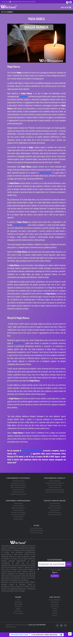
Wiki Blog (18, 609)
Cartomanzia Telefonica (18, 481)
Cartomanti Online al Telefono (18, 483)
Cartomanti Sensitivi (18, 519)
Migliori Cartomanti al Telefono (18, 487)
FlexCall (14, 627)
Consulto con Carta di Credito (55, 485)
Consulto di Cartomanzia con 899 (18, 494)
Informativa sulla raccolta (19, 635)
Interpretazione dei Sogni (36, 532)
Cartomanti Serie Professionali (18, 512)
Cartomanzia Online (54, 510)
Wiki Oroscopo (18, 602)
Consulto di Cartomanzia (55, 481)
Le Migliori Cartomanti (18, 517)
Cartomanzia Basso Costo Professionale (54, 489)
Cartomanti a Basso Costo (55, 487)
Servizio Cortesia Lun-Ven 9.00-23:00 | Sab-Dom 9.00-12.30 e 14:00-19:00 (18, 1)
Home (18, 600)
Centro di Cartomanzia (54, 503)
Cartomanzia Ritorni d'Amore (54, 514)
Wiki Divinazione (55, 602)
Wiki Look (55, 615)
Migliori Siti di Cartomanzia (54, 512)
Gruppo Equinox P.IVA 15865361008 (37, 624)
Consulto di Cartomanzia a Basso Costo (54, 483)
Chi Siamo (54, 609)
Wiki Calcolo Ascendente (55, 600)
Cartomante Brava (18, 503)
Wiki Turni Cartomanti (18, 613)
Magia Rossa (19, 343)
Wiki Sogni (54, 613)
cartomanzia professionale (32, 450)
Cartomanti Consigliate (18, 510)
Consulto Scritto (55, 606)
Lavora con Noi (54, 604)
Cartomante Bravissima (18, 505)
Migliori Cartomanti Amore (36, 528)
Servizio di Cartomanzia (54, 505)
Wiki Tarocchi (18, 606)
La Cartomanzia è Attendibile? (18, 514)
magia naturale (45, 172)
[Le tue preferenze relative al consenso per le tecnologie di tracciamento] (70, 634)
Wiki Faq (55, 611)
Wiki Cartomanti (18, 611)
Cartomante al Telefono (18, 489)
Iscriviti (69, 564)
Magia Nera (23, 96)
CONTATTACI (55, 576)
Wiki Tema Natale (18, 604)
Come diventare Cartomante (36, 530)
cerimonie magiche (20, 225)
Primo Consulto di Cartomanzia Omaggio (54, 492)
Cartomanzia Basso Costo (18, 492)
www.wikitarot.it (23, 453)
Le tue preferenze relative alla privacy (44, 635)
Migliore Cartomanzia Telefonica (18, 485)
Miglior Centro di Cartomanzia (55, 508)
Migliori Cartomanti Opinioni (18, 508)
